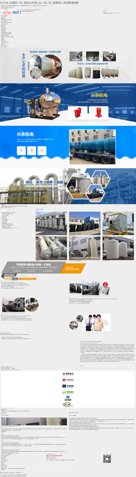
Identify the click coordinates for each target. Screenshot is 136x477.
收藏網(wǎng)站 (4, 7)
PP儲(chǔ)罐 (3, 206)
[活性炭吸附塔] (118, 223)
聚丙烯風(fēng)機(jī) (5, 35)
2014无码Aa (12, 476)
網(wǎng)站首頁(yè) (5, 455)
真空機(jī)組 (3, 31)
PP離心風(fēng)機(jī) (24, 206)
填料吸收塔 (3, 26)
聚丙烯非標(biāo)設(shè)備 (6, 32)
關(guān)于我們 (4, 465)
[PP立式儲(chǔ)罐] (118, 248)
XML (71, 468)
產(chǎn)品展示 (4, 461)
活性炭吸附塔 (3, 29)
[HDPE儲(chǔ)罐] (84, 223)
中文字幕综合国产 (18, 476)
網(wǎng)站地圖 (67, 468)
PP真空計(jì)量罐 (14, 206)
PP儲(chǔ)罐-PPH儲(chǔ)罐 (6, 22)
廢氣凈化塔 (3, 25)
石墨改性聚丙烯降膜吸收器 (6, 33)
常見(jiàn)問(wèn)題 (5, 42)
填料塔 (18, 206)
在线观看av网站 (6, 476)
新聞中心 (2, 462)
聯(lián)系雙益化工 (4, 8)
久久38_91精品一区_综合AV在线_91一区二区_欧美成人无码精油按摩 (39, 2)
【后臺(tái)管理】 (28, 468)
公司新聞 (2, 39)
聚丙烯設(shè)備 (4, 460)
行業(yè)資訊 (3, 41)
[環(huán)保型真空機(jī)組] (51, 223)
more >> (37, 210)
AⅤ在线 (1, 476)
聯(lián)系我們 (3, 467)
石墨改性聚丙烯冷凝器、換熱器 (7, 36)
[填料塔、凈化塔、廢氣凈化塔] (84, 248)
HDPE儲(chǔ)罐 (4, 24)
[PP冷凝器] (51, 248)
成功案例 (2, 464)
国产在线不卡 (24, 476)
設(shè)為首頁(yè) (10, 7)
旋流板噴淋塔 (3, 28)
